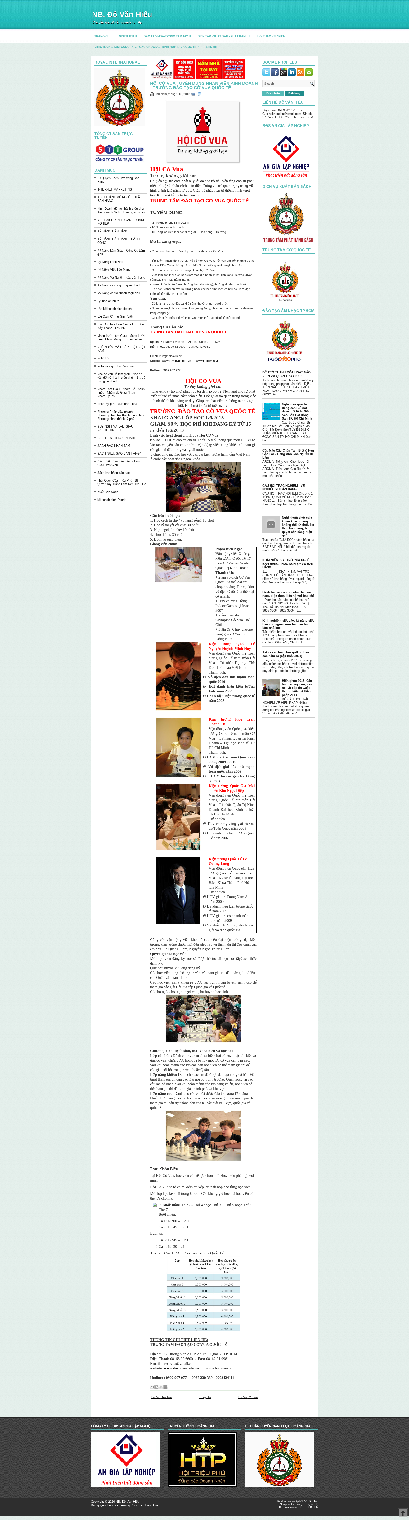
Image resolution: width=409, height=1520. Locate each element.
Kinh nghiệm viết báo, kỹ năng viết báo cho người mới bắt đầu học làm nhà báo (288, 624)
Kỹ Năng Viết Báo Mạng (113, 269)
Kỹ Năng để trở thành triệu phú (118, 293)
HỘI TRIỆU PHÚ (308, 1507)
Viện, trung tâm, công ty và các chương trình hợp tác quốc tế (146, 47)
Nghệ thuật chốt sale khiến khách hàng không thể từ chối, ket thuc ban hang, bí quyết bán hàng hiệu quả (298, 526)
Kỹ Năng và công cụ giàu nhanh (119, 285)
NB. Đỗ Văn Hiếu (122, 14)
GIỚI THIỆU (128, 36)
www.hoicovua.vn (207, 361)
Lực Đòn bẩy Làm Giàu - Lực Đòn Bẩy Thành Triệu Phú (120, 326)
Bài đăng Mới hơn (161, 1397)
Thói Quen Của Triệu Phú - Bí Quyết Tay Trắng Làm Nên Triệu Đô (121, 482)
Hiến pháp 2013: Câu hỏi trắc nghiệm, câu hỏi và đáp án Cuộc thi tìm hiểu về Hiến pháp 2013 (297, 688)
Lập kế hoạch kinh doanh (114, 308)
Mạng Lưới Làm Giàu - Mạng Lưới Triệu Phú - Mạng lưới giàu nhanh (121, 337)
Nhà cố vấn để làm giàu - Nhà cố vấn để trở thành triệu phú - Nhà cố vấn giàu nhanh (121, 377)
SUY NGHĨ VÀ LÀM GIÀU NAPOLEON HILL (115, 428)
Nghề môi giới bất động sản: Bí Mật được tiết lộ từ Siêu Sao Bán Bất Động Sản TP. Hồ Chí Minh (297, 411)
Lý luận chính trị (108, 301)
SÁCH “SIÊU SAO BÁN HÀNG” (119, 453)
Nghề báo (103, 358)
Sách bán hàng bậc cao (113, 472)
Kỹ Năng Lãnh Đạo (110, 262)
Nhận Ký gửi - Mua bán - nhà (117, 404)
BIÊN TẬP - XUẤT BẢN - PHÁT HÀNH (224, 36)
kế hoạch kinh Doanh (111, 499)
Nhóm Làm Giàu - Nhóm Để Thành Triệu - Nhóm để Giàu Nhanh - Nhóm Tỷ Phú (121, 392)
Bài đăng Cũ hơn (248, 1397)
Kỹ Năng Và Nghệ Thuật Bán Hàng (121, 277)
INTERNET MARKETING (114, 189)
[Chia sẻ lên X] (161, 1387)
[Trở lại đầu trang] (403, 1513)
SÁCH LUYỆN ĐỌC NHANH (116, 438)
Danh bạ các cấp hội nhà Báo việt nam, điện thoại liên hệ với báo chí (288, 594)
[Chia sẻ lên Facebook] (165, 1387)
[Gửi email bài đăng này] (152, 1387)
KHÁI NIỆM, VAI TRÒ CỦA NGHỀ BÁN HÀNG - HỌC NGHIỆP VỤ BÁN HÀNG (287, 563)
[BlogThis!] (156, 1387)
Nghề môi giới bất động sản (116, 366)
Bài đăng (294, 93)
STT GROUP (310, 1504)
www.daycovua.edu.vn (176, 361)
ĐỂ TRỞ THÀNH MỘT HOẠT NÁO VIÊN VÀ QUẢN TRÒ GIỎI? (286, 374)
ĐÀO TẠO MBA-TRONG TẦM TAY (167, 36)
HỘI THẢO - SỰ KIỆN (271, 36)
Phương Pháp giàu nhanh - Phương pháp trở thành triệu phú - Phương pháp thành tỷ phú (120, 415)
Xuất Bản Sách (107, 492)
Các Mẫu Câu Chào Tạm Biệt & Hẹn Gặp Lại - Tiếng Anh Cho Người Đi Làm (288, 454)
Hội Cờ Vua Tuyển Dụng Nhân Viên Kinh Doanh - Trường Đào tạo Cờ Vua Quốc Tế (204, 85)
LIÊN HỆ (211, 47)
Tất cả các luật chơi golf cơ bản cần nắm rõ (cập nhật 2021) (285, 654)
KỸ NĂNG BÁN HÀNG (112, 231)
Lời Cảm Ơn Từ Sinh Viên (115, 316)
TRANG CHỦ (103, 36)
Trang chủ (205, 1397)
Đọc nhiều (273, 93)
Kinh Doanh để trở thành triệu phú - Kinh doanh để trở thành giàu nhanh (121, 210)
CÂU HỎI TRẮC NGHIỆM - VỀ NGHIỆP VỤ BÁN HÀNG (283, 487)
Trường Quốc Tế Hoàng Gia (138, 1505)
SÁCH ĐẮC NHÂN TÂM (113, 446)
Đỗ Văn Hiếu (311, 1501)
